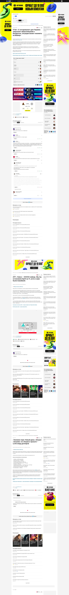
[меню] (13, 1)
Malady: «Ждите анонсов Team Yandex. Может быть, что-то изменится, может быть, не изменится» (49, 65)
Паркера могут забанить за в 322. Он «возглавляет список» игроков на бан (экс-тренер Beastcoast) (49, 50)
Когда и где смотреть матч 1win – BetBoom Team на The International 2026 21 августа (25, 446)
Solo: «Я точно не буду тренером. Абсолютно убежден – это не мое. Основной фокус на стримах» (48, 45)
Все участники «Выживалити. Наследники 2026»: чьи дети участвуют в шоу (23, 569)
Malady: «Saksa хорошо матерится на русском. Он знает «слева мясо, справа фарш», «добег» (49, 328)
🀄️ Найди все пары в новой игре (18, 290)
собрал (36, 486)
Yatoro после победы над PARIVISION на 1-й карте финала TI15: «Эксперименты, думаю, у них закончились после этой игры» (26, 391)
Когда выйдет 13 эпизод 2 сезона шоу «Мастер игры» (48, 486)
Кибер (13, 25)
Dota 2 (15, 25)
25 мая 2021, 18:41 (18, 146)
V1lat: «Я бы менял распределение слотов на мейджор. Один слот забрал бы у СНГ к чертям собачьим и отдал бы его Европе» (27, 211)
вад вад (17, 139)
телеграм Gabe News (18, 353)
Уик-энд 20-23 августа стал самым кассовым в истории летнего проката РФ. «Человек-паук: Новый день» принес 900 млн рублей (27, 538)
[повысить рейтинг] (38, 143)
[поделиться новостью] (41, 27)
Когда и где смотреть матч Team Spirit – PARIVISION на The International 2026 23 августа (25, 238)
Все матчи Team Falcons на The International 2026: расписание (21, 251)
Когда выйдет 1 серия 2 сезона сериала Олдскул (49, 482)
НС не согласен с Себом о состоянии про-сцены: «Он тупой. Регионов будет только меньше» (49, 76)
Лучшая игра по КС (18, 133)
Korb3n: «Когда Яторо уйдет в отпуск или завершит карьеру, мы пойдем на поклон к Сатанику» (49, 29)
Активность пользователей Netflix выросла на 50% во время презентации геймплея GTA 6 (49, 495)
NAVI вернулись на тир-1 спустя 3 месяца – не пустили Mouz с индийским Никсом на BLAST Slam (49, 71)
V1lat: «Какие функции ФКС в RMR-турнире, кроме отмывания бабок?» (23, 215)
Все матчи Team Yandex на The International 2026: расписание (21, 235)
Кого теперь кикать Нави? (18, 58)
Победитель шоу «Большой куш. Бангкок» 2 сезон (49, 456)
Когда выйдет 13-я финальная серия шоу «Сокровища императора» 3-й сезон (24, 579)
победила (23, 302)
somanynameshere (18, 154)
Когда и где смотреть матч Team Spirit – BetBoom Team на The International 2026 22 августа (26, 248)
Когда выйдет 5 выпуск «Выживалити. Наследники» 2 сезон (21, 566)
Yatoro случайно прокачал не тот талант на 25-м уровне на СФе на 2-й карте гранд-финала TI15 (26, 387)
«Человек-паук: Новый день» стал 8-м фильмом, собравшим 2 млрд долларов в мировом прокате (27, 544)
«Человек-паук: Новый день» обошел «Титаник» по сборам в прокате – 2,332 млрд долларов (28, 451)
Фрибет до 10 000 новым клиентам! (20, 518)
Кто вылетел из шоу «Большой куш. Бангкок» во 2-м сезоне (48, 460)
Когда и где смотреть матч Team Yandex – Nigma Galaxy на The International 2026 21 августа (26, 254)
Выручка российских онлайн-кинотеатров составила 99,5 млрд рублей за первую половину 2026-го (27, 541)
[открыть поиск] (56, 1)
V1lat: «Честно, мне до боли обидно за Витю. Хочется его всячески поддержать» (24, 219)
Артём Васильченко (18, 352)
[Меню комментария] (41, 139)
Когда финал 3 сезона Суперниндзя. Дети (19, 589)
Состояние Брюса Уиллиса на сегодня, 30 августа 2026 (49, 472)
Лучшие (18, 126)
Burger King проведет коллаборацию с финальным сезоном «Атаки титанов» (48, 468)
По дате (14, 126)
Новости (17, 25)
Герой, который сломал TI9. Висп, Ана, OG (19, 53)
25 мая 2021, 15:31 (18, 161)
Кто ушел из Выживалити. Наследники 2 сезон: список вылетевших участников (49, 490)
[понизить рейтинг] (41, 143)
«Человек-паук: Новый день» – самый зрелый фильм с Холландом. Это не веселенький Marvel (27, 497)
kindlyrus (17, 145)
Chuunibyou (17, 177)
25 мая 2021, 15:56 (18, 155)
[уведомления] (58, 1)
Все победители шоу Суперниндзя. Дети (18, 586)
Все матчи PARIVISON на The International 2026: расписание (21, 228)
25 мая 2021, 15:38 (18, 167)
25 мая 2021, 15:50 (18, 178)
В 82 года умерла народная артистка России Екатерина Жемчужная (22, 576)
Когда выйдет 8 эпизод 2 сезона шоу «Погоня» (48, 464)
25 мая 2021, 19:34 (18, 196)
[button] (41, 139)
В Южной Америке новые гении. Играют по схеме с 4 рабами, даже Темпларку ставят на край (27, 55)
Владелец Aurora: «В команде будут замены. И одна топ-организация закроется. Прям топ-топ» (49, 55)
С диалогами (39, 126)
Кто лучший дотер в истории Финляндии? (48, 110)
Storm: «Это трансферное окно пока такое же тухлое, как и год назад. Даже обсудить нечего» (49, 60)
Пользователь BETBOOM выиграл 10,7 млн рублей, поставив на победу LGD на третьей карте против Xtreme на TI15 (27, 395)
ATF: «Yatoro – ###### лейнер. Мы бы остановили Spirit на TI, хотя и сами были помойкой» (49, 35)
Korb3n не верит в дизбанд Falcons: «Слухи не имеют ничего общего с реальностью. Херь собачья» (49, 40)
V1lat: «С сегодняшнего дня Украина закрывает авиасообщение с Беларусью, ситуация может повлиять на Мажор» (31, 25)
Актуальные (22, 126)
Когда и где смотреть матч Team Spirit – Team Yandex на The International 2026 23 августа (25, 241)
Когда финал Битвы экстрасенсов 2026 (18, 592)
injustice (17, 160)
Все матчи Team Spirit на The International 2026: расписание (21, 420)
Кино (15, 451)
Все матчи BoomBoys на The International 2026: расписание (21, 433)
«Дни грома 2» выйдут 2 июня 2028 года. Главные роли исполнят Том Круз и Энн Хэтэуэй (49, 477)
